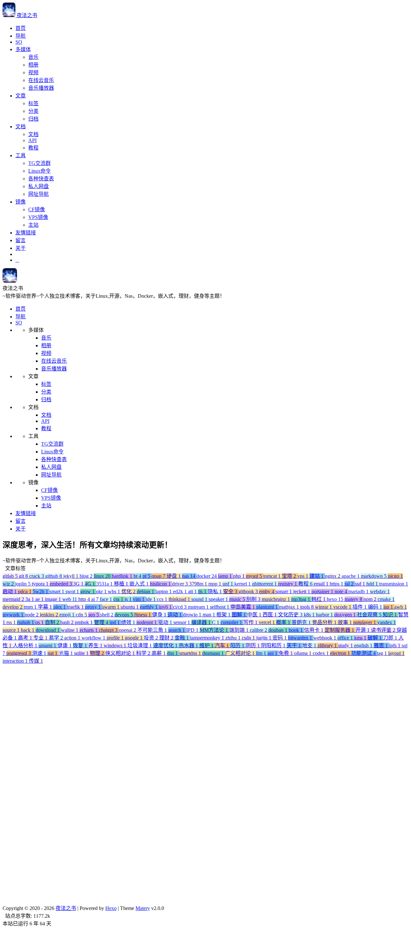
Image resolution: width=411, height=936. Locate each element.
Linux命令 (39, 171)
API (32, 140)
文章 (20, 95)
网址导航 (38, 194)
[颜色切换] (17, 260)
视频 (33, 72)
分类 (33, 111)
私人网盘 (38, 186)
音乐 (33, 57)
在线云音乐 (41, 80)
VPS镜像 (38, 217)
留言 (20, 240)
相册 (33, 65)
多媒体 (23, 49)
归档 (33, 119)
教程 (33, 147)
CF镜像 (36, 209)
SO (18, 42)
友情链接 (25, 232)
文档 (20, 126)
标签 (33, 103)
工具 (20, 155)
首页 (20, 28)
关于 (20, 248)
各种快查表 (41, 178)
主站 (33, 225)
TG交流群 (39, 163)
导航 (20, 36)
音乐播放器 (41, 88)
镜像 (20, 201)
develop (36, 927)
